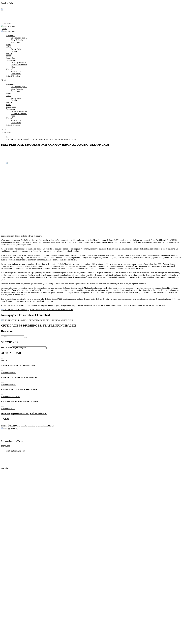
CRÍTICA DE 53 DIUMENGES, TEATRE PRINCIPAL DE (38, 325)
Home (9, 137)
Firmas (8, 44)
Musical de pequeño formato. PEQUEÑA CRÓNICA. (24, 414)
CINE (8, 47)
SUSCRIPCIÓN (6, 23)
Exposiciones (11, 58)
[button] (94, 36)
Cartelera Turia (7, 3)
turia (51, 425)
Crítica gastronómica (19, 62)
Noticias (14, 51)
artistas (4, 425)
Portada (13, 373)
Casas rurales (16, 74)
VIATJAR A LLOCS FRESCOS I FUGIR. (19, 389)
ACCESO (4, 29)
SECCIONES (6, 347)
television (45, 426)
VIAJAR (9, 69)
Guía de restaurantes (19, 65)
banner (13, 425)
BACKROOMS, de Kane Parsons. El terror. (19, 401)
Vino (13, 67)
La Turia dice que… (19, 38)
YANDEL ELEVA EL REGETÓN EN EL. (19, 365)
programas (39, 426)
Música (9, 53)
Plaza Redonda (17, 40)
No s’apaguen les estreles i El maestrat (25, 315)
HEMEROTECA (13, 76)
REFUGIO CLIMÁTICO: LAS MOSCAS (19, 377)
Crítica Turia (16, 49)
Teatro (8, 56)
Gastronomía (11, 60)
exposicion (21, 426)
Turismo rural (16, 71)
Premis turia (15, 42)
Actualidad (10, 36)
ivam (33, 426)
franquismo (28, 426)
